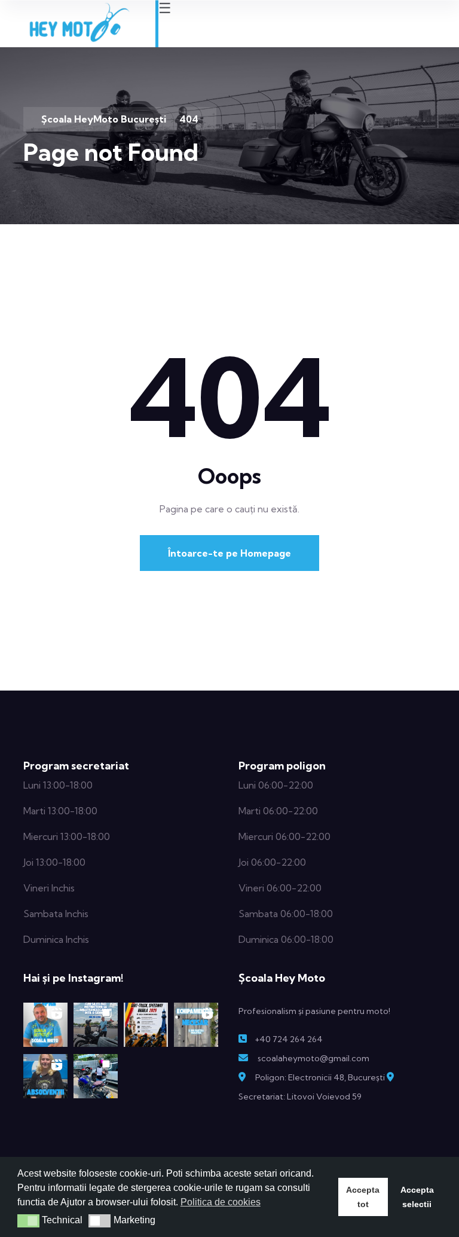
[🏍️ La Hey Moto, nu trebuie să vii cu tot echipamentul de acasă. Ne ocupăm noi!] (196, 1025)
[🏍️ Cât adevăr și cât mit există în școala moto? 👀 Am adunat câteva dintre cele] (45, 1025)
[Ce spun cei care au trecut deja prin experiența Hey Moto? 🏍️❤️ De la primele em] (45, 1076)
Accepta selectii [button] (417, 1197)
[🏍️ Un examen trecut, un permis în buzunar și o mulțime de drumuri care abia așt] (96, 1076)
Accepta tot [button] (363, 1197)
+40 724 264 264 (289, 1039)
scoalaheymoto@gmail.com (313, 1058)
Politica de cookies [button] (220, 1202)
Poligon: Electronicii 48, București (320, 1077)
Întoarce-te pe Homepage (229, 553)
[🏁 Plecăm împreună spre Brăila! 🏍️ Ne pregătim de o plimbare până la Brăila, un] (146, 1025)
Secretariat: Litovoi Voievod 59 (300, 1096)
